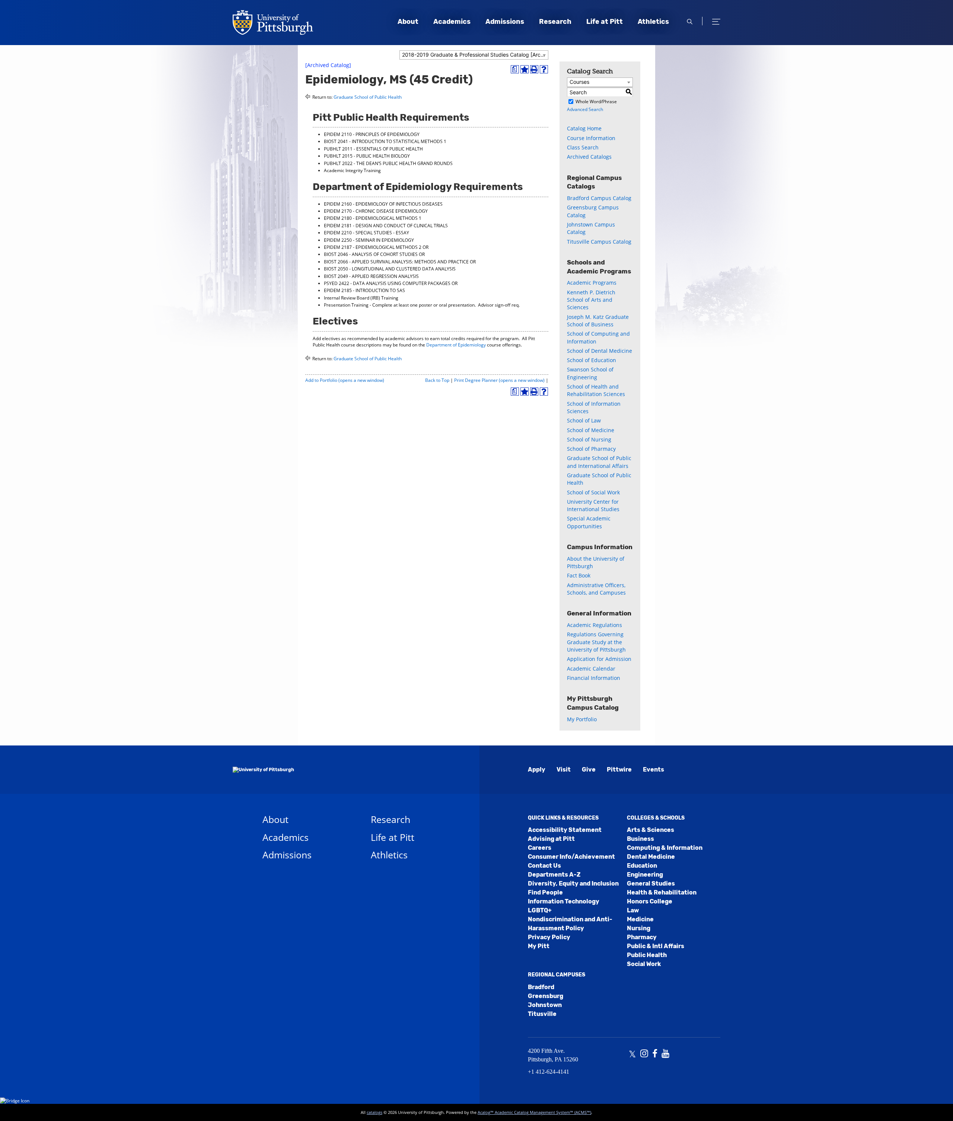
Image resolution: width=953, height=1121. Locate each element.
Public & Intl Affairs (655, 946)
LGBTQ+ (540, 910)
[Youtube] (665, 1054)
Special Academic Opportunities (589, 522)
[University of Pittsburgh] (263, 769)
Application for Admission (599, 658)
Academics (452, 22)
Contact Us (544, 865)
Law (633, 910)
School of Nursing (589, 439)
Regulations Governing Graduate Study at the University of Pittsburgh (596, 642)
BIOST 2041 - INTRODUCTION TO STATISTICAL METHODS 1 (385, 141)
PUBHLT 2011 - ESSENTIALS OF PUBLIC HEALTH (373, 149)
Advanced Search (585, 109)
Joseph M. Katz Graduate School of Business (598, 320)
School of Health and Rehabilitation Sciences (596, 390)
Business (640, 838)
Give (589, 769)
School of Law (584, 420)
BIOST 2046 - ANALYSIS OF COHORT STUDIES (371, 254)
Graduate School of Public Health (368, 97)
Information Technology (563, 901)
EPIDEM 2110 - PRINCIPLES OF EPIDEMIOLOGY (372, 134)
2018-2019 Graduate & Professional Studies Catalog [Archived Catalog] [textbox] (475, 54)
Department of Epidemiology (456, 345)
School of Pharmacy (591, 448)
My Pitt (538, 946)
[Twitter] (632, 1054)
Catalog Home (584, 128)
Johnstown (545, 1004)
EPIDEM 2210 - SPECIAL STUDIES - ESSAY (366, 232)
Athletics (653, 22)
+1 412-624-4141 (548, 1071)
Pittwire (619, 769)
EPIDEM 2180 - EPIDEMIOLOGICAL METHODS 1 (372, 218)
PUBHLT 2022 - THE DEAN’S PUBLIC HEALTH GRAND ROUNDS (388, 163)
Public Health (647, 955)
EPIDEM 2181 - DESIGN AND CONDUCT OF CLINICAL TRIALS (386, 225)
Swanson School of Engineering (590, 373)
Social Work (644, 964)
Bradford (541, 987)
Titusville (542, 1013)
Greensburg (545, 996)
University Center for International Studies (593, 505)
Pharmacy (642, 937)
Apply (536, 769)
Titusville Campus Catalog (599, 241)
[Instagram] (644, 1054)
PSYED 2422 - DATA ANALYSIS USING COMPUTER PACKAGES (387, 283)
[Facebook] (654, 1054)
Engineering (645, 874)
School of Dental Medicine (599, 350)
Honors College (649, 901)
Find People (545, 892)
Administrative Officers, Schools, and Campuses (596, 589)
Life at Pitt (604, 22)
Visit (564, 769)
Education (642, 865)
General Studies (651, 883)
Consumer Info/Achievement (571, 856)
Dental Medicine (651, 856)
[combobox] (473, 55)
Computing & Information (664, 847)
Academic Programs (591, 282)
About (408, 22)
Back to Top (437, 380)
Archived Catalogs (589, 156)
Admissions (504, 22)
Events (653, 769)
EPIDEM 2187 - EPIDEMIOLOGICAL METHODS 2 (372, 247)
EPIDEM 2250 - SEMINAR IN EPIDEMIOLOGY (369, 240)
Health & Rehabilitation (662, 892)
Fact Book (578, 575)
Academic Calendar (591, 668)
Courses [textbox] (579, 82)
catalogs (374, 1112)
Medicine (640, 919)
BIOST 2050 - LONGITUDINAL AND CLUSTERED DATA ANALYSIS (390, 269)
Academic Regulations (594, 624)
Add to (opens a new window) (344, 380)
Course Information (591, 138)
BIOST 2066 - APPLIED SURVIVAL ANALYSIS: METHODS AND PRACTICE (396, 262)
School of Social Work (593, 492)
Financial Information (593, 677)
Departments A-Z (554, 874)
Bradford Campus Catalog (599, 198)
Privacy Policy (549, 937)
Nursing (638, 928)
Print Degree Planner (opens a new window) (499, 380)
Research (555, 22)
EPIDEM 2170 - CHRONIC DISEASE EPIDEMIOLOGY (376, 211)
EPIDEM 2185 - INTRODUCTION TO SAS (364, 290)
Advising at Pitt (551, 838)
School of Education (591, 360)
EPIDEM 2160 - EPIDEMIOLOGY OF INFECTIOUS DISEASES (383, 204)
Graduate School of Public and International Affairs (599, 462)
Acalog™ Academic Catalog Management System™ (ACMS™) (534, 1112)
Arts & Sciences (650, 829)
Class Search (583, 147)
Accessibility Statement (565, 829)
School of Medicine (590, 430)
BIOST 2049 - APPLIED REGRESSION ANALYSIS (371, 276)
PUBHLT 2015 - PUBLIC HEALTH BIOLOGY (367, 156)
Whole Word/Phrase (596, 101)
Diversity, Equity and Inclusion (573, 883)
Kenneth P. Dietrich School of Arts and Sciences (591, 300)
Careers (539, 847)
